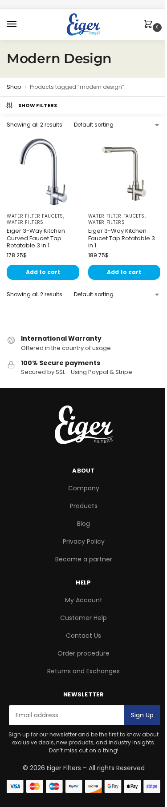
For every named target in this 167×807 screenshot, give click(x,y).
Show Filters (37, 105)
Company (83, 488)
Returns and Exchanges (83, 671)
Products (84, 505)
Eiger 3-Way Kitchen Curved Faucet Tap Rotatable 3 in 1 (36, 238)
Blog (83, 523)
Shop (14, 87)
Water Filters (25, 222)
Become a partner (83, 559)
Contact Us (83, 635)
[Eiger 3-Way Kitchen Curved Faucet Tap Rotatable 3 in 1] (43, 171)
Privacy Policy (84, 541)
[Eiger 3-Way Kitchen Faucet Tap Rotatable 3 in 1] (124, 171)
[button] (150, 25)
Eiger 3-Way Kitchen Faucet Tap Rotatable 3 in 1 (121, 238)
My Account (83, 600)
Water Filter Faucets (35, 216)
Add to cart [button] (43, 272)
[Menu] (20, 24)
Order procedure (83, 653)
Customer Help (83, 617)
